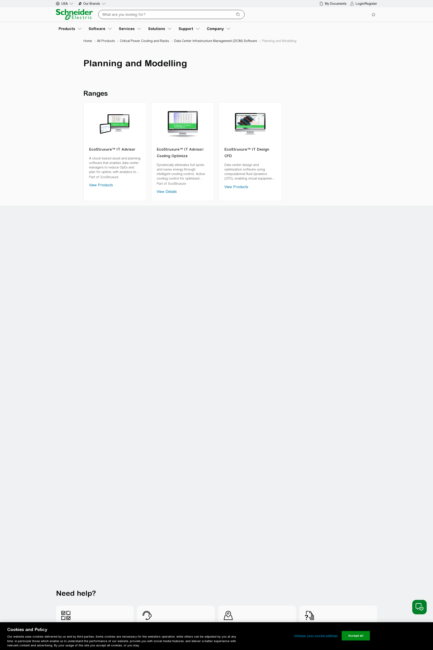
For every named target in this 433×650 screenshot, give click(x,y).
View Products (101, 185)
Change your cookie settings (316, 635)
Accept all (355, 635)
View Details (167, 191)
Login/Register (366, 3)
